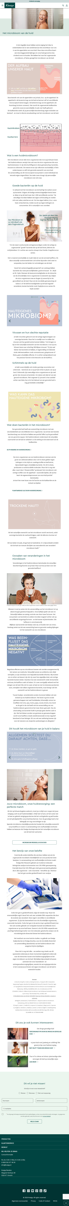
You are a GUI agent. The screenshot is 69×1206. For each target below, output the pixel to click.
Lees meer (33, 1062)
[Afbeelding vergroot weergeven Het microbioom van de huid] (60, 150)
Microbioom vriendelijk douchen (34, 842)
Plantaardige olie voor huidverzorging (26, 490)
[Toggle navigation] (2, 5)
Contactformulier (7, 1155)
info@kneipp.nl (6, 1165)
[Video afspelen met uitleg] (34, 406)
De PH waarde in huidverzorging (18, 450)
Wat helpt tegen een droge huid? (41, 1048)
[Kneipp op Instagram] (28, 1191)
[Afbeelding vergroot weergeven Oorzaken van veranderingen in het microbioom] (60, 664)
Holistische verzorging (38, 1)
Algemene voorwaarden (20, 1201)
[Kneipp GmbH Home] (9, 5)
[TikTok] (45, 1191)
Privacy (33, 1201)
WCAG (55, 1201)
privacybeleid (46, 1116)
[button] (67, 5)
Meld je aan (34, 1121)
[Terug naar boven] (66, 1203)
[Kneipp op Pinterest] (36, 1191)
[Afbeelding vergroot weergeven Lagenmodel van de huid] (60, 92)
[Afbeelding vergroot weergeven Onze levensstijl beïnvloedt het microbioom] (60, 602)
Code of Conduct (44, 1201)
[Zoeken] (62, 5)
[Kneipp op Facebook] (24, 1191)
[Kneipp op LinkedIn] (41, 1191)
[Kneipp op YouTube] (32, 1191)
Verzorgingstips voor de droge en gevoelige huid (45, 1033)
